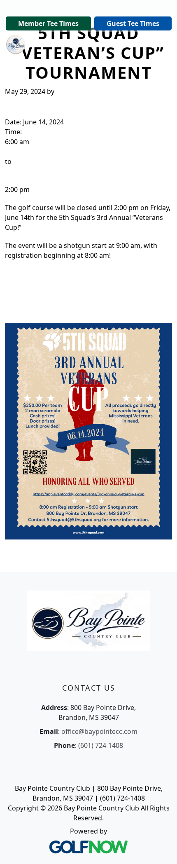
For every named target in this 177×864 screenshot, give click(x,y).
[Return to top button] (160, 848)
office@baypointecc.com (99, 731)
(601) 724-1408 (100, 745)
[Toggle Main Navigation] (160, 43)
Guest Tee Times (133, 23)
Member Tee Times (48, 23)
